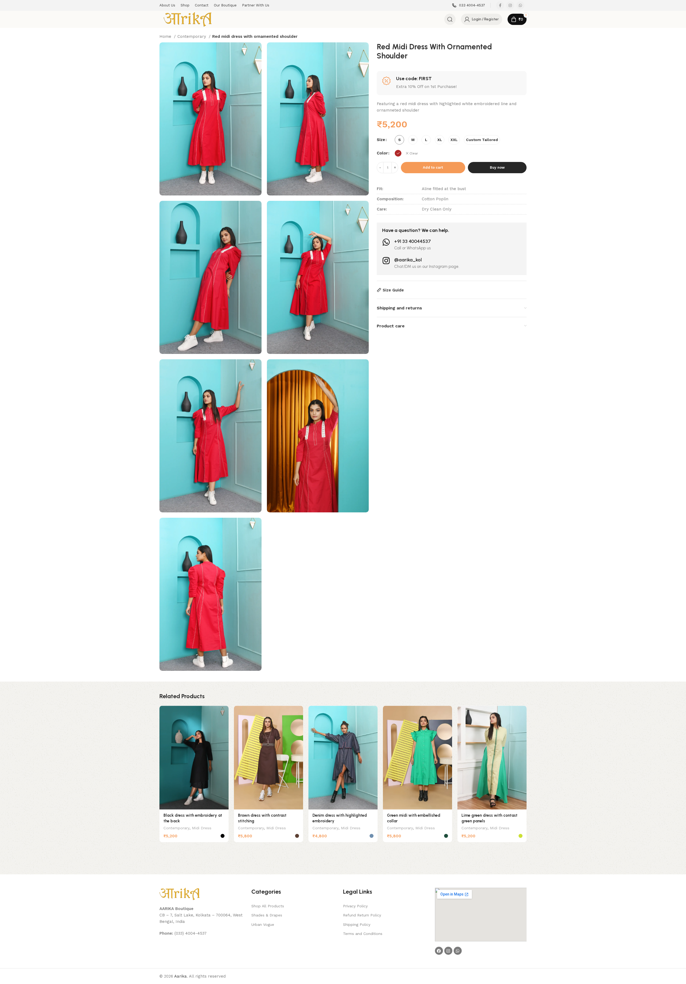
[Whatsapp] (458, 951)
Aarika (180, 976)
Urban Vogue (262, 924)
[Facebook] (439, 951)
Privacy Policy (355, 906)
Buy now (497, 167)
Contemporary (192, 36)
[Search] (450, 19)
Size (381, 139)
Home (166, 36)
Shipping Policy (356, 924)
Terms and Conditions (362, 933)
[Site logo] (187, 19)
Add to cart (433, 167)
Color (382, 153)
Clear (413, 153)
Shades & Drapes (266, 915)
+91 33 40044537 (412, 241)
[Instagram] (448, 951)
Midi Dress (201, 828)
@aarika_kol (408, 260)
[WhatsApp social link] (520, 5)
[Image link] (179, 893)
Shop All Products (267, 906)
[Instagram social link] (510, 5)
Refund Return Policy (362, 915)
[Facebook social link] (500, 5)
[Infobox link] (468, 5)
